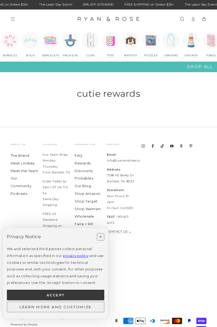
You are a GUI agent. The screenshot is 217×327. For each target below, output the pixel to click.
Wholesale (84, 216)
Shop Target (86, 201)
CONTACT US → (119, 231)
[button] (182, 19)
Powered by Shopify (24, 324)
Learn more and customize (56, 307)
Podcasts (19, 194)
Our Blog (83, 186)
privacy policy (75, 256)
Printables (84, 178)
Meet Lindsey (23, 163)
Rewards (83, 163)
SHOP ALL (200, 66)
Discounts (84, 171)
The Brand (20, 156)
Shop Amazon (87, 194)
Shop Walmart (88, 209)
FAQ (78, 156)
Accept (56, 295)
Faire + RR (84, 224)
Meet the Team (24, 171)
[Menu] (13, 19)
